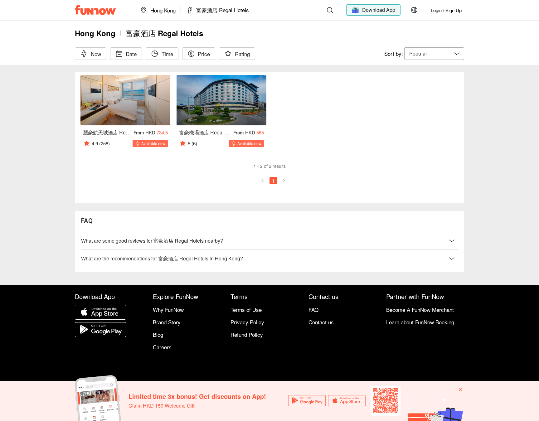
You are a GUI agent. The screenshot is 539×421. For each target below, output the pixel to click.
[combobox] (434, 53)
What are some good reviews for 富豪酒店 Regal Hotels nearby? (152, 240)
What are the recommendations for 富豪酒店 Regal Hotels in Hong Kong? (162, 258)
